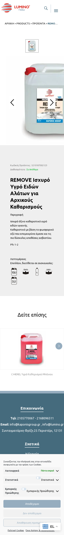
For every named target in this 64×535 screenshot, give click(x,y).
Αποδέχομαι (32, 503)
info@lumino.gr (53, 424)
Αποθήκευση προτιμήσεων (32, 522)
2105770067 (25, 418)
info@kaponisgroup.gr (25, 424)
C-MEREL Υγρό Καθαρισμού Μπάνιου (32, 374)
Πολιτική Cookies (16, 530)
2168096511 (45, 418)
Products (23, 23)
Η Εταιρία (32, 453)
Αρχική (9, 23)
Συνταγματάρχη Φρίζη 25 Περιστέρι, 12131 (32, 430)
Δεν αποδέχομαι (32, 513)
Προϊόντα (38, 23)
